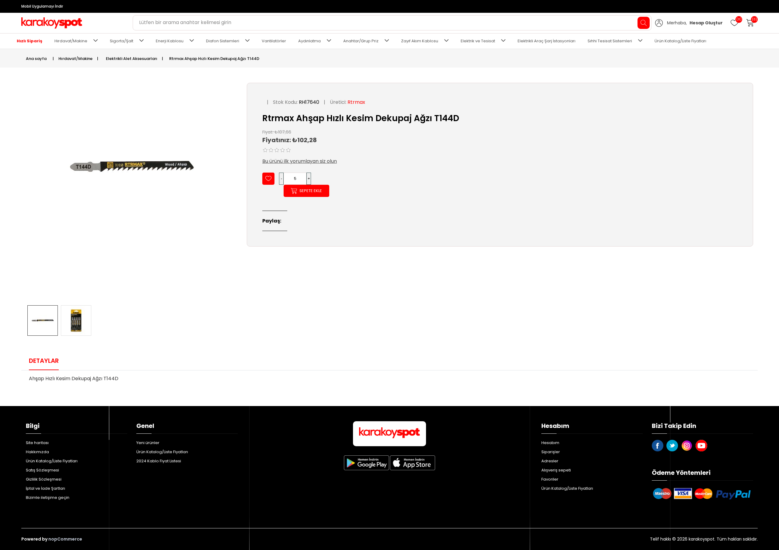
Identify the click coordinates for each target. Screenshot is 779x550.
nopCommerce (65, 539)
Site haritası (37, 443)
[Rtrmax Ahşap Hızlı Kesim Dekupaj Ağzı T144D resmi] (42, 320)
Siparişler (550, 452)
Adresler (549, 461)
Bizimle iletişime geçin (47, 497)
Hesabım (550, 443)
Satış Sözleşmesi (42, 470)
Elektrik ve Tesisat (478, 41)
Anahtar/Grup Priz (361, 41)
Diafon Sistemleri (222, 41)
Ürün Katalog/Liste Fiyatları (680, 41)
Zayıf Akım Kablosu (419, 41)
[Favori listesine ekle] (268, 179)
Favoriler (549, 479)
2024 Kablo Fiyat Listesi (158, 461)
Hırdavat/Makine (70, 41)
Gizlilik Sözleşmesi (43, 479)
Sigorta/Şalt (121, 41)
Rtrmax (356, 102)
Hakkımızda (37, 452)
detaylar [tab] (44, 360)
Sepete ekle (310, 191)
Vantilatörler (274, 41)
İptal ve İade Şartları (45, 488)
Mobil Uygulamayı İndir (42, 6)
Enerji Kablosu (169, 41)
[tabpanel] (389, 380)
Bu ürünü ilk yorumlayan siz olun (299, 161)
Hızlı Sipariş (29, 41)
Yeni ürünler (147, 443)
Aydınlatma (309, 41)
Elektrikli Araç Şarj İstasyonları (546, 41)
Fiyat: (267, 132)
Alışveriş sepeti (556, 470)
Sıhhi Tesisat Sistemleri (610, 41)
